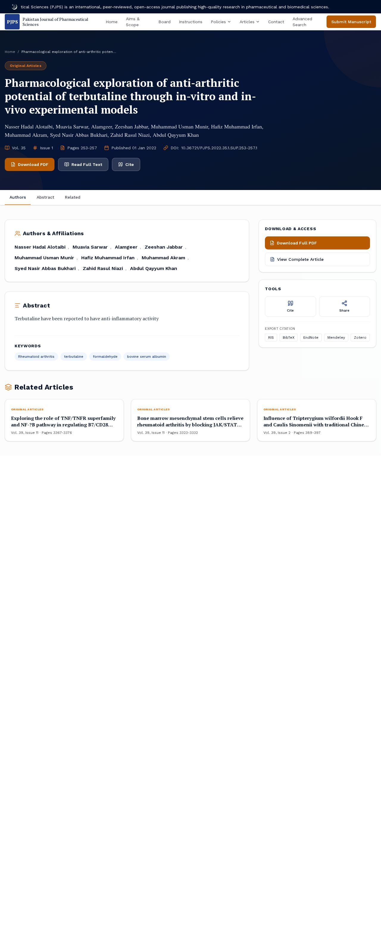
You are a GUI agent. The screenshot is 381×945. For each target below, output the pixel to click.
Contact (276, 21)
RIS (271, 338)
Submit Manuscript (351, 21)
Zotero (360, 338)
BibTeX (288, 338)
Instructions (190, 21)
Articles (247, 21)
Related (72, 197)
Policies (218, 21)
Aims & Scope (133, 21)
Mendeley (336, 338)
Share (344, 310)
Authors (18, 197)
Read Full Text (86, 164)
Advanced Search (302, 21)
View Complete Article (300, 259)
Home (112, 21)
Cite (129, 164)
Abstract (45, 197)
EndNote (310, 338)
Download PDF (33, 164)
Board (164, 21)
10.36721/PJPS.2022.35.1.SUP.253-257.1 (219, 147)
